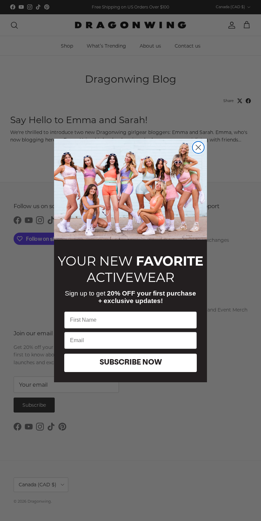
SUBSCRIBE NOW (131, 363)
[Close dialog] (198, 147)
